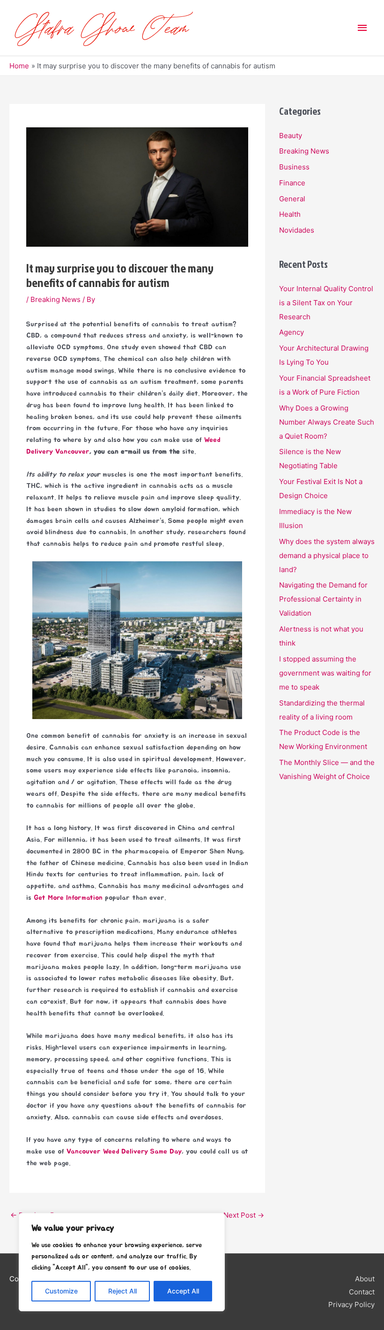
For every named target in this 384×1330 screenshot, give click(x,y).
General (292, 198)
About (365, 1278)
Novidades (296, 230)
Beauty (290, 135)
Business (294, 166)
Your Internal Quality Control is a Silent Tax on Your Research (326, 302)
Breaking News (55, 299)
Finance (292, 182)
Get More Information (68, 897)
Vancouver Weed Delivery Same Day (124, 1151)
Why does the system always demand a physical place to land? (327, 555)
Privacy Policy (351, 1304)
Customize (61, 1291)
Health (290, 214)
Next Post (243, 1215)
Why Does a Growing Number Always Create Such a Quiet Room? (326, 422)
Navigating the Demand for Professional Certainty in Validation (323, 598)
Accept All (183, 1291)
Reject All (122, 1291)
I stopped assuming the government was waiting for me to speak (325, 672)
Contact (362, 1291)
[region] (122, 1262)
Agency (291, 332)
